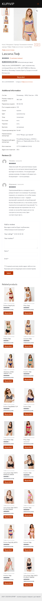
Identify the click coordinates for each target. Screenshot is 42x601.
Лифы (9, 47)
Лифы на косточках (17, 47)
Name (6, 251)
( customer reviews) (16, 58)
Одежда (16, 44)
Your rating (8, 234)
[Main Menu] (38, 4)
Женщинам (9, 44)
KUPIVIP (8, 4)
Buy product (21, 77)
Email (6, 258)
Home (3, 44)
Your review (9, 238)
